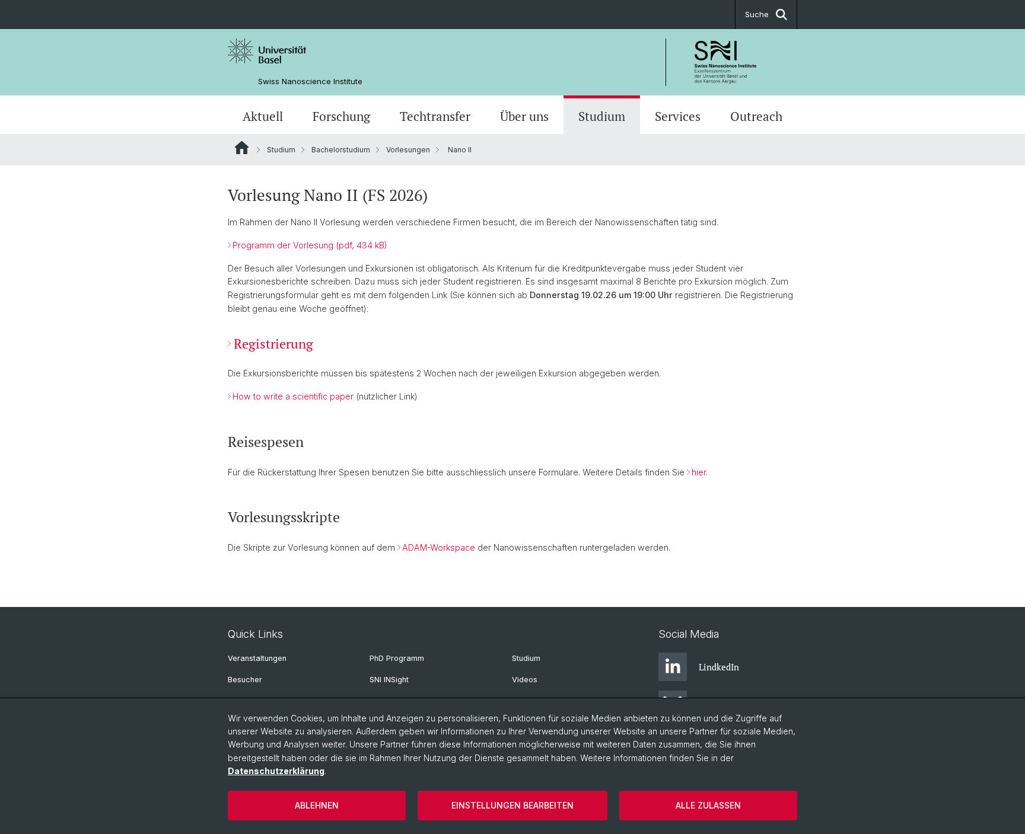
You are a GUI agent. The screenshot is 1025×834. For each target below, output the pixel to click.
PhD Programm (397, 658)
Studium (601, 116)
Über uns (524, 116)
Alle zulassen (708, 805)
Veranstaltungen (257, 658)
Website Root (242, 147)
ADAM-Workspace (438, 547)
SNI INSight (389, 679)
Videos (524, 679)
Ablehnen (317, 805)
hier (699, 472)
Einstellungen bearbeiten (512, 805)
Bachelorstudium (340, 149)
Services (678, 116)
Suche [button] (757, 14)
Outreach (756, 116)
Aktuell (263, 116)
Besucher (245, 679)
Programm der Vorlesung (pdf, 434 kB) (310, 245)
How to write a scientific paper (293, 396)
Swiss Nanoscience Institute (310, 81)
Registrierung (273, 343)
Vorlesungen (408, 149)
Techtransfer (435, 116)
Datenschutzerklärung (276, 771)
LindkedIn (719, 667)
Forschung (341, 116)
